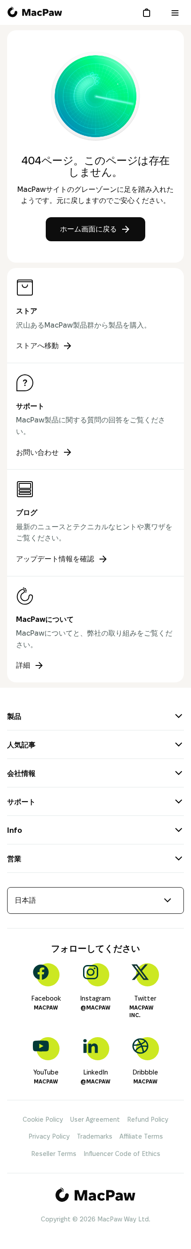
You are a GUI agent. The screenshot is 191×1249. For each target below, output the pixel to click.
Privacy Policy (49, 1136)
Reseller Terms (53, 1153)
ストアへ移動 (37, 345)
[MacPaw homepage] (34, 12)
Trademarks (94, 1136)
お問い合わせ (37, 452)
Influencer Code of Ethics (122, 1153)
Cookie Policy (43, 1119)
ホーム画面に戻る (88, 229)
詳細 (23, 665)
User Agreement (95, 1119)
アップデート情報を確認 (55, 559)
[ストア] (148, 12)
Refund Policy (147, 1119)
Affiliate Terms (141, 1136)
